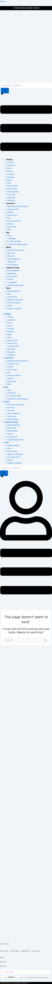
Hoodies (10, 174)
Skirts (9, 183)
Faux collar (11, 227)
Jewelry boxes (13, 209)
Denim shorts (12, 186)
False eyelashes (13, 259)
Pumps (10, 305)
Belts (9, 230)
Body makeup (12, 265)
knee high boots (13, 303)
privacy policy (44, 977)
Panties (10, 279)
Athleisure (11, 200)
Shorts (9, 171)
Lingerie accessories (15, 285)
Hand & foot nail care (15, 250)
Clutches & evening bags (17, 244)
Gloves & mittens (14, 221)
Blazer (9, 180)
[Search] (5, 90)
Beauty (8, 247)
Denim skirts (12, 189)
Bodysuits (11, 197)
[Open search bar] (2, 81)
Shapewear (11, 273)
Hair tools (11, 253)
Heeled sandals (13, 291)
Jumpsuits (11, 165)
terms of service (33, 977)
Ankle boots (12, 297)
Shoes (8, 288)
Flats (9, 294)
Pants (9, 168)
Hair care (10, 256)
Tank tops (11, 195)
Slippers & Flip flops (15, 300)
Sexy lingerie (12, 276)
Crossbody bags (14, 241)
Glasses (10, 224)
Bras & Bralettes (13, 270)
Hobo (9, 235)
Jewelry (10, 212)
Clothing (9, 160)
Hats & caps (12, 215)
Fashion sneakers (14, 308)
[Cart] (1, 95)
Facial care (11, 262)
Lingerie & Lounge (12, 268)
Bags (8, 233)
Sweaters (11, 177)
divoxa (2, 1)
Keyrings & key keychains (17, 206)
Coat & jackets (13, 192)
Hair (8, 218)
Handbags (11, 238)
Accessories (10, 203)
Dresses (10, 162)
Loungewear (12, 282)
